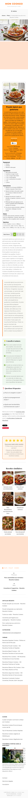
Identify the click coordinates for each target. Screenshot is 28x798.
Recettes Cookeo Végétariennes (12, 739)
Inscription (5, 784)
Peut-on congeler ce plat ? (13, 392)
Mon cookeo (14, 3)
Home (3, 15)
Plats (8, 15)
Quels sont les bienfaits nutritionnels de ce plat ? (12, 405)
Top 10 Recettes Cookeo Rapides (12, 730)
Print (14, 143)
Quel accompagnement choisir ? (12, 398)
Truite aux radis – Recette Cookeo (12, 614)
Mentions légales (7, 781)
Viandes (16, 568)
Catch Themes (17, 795)
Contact (4, 778)
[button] (11, 138)
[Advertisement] (14, 55)
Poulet (11, 568)
